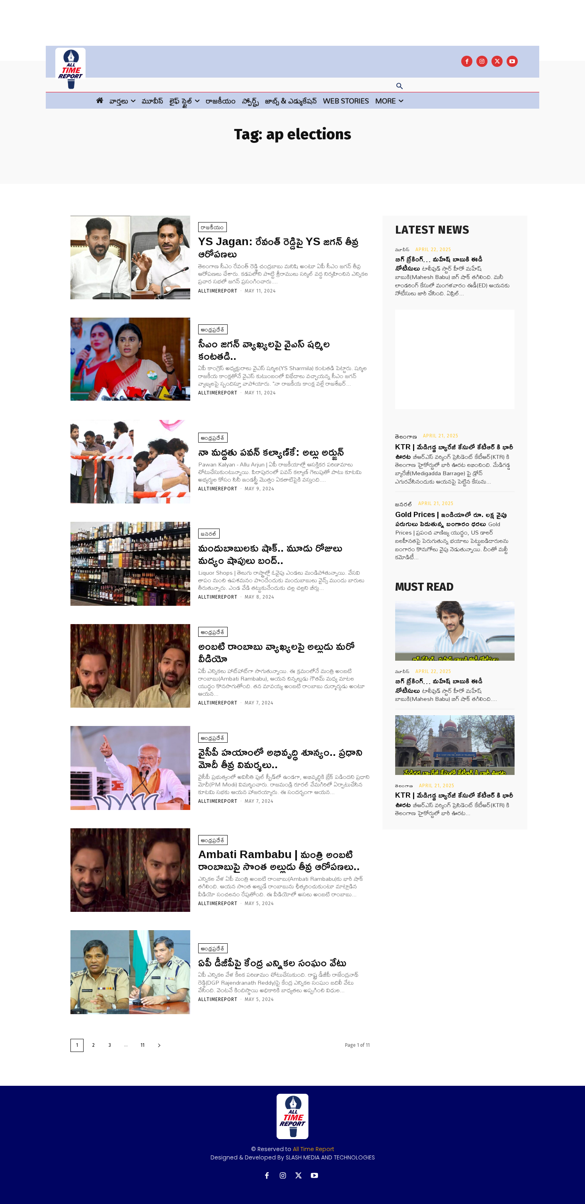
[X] (497, 61)
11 (142, 1045)
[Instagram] (482, 61)
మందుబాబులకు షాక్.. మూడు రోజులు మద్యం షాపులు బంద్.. (270, 553)
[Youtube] (512, 61)
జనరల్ (209, 534)
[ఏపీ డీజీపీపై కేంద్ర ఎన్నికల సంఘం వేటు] (130, 972)
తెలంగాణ (406, 436)
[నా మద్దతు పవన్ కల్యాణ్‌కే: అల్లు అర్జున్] (130, 462)
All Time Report (313, 1149)
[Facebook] (466, 61)
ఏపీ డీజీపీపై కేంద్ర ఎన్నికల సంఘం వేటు (272, 962)
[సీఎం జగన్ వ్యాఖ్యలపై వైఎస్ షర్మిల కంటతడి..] (130, 360)
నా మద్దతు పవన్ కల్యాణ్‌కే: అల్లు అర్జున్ (271, 451)
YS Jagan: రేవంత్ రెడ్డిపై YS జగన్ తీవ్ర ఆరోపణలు (278, 247)
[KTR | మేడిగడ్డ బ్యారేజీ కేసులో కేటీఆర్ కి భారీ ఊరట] (455, 745)
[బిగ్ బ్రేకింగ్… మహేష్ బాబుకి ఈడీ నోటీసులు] (455, 631)
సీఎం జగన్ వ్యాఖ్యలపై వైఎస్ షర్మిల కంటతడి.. (264, 349)
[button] (399, 87)
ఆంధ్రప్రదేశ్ (213, 329)
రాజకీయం (212, 227)
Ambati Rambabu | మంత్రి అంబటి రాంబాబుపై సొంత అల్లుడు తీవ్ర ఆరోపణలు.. (279, 860)
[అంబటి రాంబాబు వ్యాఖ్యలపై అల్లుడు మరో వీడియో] (130, 666)
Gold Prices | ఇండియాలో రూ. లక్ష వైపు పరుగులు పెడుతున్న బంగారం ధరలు (451, 518)
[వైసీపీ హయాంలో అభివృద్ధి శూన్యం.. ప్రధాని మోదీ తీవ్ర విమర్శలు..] (130, 768)
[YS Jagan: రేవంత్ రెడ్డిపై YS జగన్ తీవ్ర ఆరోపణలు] (130, 258)
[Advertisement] (292, 18)
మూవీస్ (402, 249)
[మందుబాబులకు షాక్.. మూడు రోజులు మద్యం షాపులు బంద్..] (130, 564)
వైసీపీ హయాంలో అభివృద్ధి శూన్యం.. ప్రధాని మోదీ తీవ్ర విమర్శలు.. (280, 758)
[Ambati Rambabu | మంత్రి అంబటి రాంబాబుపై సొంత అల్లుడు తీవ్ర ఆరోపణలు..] (130, 870)
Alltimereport (218, 291)
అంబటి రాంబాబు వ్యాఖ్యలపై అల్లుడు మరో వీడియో (276, 652)
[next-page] (159, 1045)
